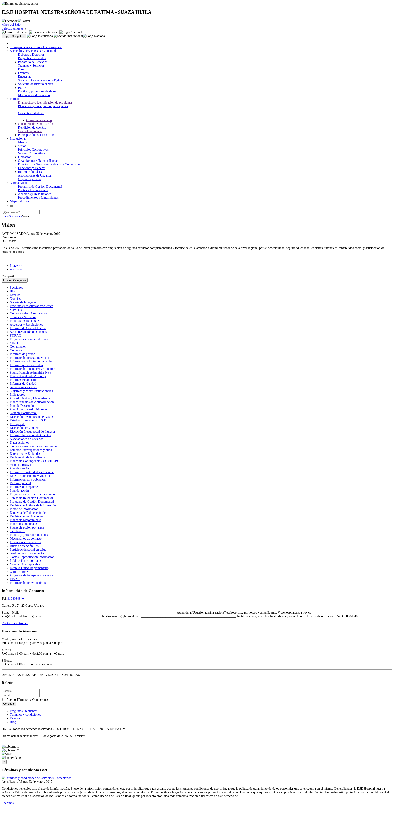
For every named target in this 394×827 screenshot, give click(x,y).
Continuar (9, 703)
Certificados (17, 531)
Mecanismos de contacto (34, 95)
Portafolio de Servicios (32, 62)
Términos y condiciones (25, 714)
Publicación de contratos (25, 560)
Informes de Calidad (23, 383)
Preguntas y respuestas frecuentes (31, 306)
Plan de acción (19, 490)
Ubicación (24, 157)
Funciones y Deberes (31, 168)
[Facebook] (10, 21)
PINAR (15, 579)
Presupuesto (17, 424)
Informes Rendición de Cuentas (30, 435)
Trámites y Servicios (31, 65)
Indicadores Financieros (25, 542)
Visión (22, 146)
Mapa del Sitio (11, 24)
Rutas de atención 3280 (25, 546)
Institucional (18, 138)
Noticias (15, 298)
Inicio (5, 216)
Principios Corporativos (33, 149)
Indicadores (17, 394)
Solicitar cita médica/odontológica (40, 80)
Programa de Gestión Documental (40, 186)
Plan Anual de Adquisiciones (28, 409)
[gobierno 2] (10, 750)
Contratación (18, 346)
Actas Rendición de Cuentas (28, 332)
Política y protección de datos (37, 91)
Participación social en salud (36, 135)
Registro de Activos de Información (33, 505)
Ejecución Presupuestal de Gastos (31, 416)
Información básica (30, 171)
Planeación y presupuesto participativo (43, 106)
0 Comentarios (61, 778)
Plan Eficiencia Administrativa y (31, 372)
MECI (14, 343)
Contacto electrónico (15, 623)
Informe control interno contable (31, 361)
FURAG (15, 335)
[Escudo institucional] (43, 32)
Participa (15, 98)
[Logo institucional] (15, 32)
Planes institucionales (23, 523)
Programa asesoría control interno (31, 339)
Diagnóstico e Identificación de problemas (45, 102)
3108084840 (15, 598)
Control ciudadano (30, 131)
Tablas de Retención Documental (31, 498)
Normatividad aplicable (25, 564)
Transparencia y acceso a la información (36, 47)
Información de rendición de (28, 582)
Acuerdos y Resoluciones (34, 194)
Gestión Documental (23, 413)
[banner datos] (11, 758)
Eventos (23, 73)
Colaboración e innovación (35, 123)
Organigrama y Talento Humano (39, 160)
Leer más (8, 803)
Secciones (15, 216)
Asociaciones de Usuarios (35, 175)
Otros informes (19, 571)
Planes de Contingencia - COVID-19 (34, 461)
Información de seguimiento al (29, 357)
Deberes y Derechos (31, 54)
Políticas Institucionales (33, 190)
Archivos (16, 269)
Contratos (16, 350)
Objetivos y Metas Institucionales (31, 391)
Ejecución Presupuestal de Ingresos (32, 431)
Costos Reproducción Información (32, 557)
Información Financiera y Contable (32, 368)
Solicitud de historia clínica (35, 84)
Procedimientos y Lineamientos (38, 197)
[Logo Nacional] (70, 32)
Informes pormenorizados (26, 365)
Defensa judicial (20, 483)
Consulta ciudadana (39, 120)
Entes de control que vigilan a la (30, 475)
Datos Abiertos (19, 442)
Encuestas (24, 76)
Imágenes (16, 265)
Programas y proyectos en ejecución (33, 494)
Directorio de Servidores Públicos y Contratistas (49, 164)
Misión (22, 142)
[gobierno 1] (10, 746)
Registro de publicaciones (26, 516)
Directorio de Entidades (25, 453)
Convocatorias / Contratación (29, 313)
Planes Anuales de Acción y (28, 376)
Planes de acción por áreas (27, 527)
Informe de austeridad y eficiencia (32, 472)
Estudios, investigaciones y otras (31, 450)
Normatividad (19, 183)
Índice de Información (24, 509)
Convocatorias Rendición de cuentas (33, 446)
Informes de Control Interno (28, 328)
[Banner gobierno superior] (20, 3)
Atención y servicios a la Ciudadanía (33, 50)
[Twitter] (24, 21)
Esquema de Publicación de (28, 512)
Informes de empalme (24, 487)
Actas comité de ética (23, 387)
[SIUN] (7, 754)
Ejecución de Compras (24, 427)
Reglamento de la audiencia (28, 457)
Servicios (16, 309)
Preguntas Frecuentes (32, 58)
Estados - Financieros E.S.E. (28, 420)
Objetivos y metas (29, 179)
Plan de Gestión (20, 468)
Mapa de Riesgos (21, 464)
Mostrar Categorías (14, 280)
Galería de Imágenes (23, 302)
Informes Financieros (23, 380)
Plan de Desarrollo (22, 405)
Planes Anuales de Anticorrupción (32, 402)
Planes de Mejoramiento (25, 520)
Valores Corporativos (31, 153)
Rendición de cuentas (32, 127)
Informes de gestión (22, 354)
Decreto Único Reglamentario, (29, 568)
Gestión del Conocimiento (27, 553)
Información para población (28, 479)
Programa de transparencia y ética (31, 575)
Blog (21, 69)
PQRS (22, 87)
